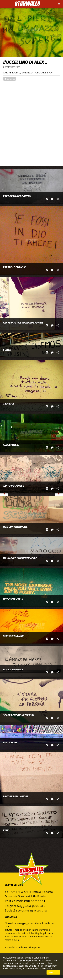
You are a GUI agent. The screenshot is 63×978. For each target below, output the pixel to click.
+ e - (7, 892)
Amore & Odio (11, 72)
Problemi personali (30, 901)
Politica (10, 901)
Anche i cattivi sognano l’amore (23, 322)
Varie (39, 911)
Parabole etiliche (14, 267)
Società (10, 910)
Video (44, 911)
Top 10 (33, 910)
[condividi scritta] (57, 199)
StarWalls (27, 3)
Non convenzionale (15, 527)
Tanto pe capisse (13, 486)
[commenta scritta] (52, 199)
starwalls (31, 875)
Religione (10, 906)
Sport (51, 72)
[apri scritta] (47, 199)
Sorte (7, 349)
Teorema (8, 403)
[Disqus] (31, 122)
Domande (11, 896)
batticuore (10, 742)
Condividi (10, 79)
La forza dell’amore (15, 796)
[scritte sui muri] (31, 822)
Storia (26, 910)
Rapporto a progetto (17, 196)
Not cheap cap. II (13, 599)
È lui (6, 830)
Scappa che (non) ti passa (18, 715)
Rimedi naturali (13, 669)
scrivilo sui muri (13, 636)
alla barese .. (11, 445)
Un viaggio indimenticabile (20, 558)
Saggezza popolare (34, 72)
